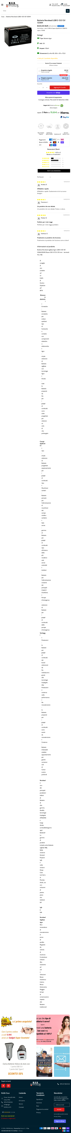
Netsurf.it (22, 1128)
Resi (37, 1106)
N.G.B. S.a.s (5, 1093)
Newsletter (58, 1093)
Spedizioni (39, 1099)
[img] (41, 182)
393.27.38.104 (65, 1084)
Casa (2, 16)
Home (21, 1097)
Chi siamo (22, 1100)
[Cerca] (68, 11)
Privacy (38, 1112)
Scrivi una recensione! (7, 1116)
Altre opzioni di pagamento (53, 97)
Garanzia (39, 1103)
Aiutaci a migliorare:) (9, 1118)
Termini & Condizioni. (40, 1094)
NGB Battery (9, 1128)
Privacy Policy (57, 1116)
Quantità (39, 84)
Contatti (21, 1107)
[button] (3, 5)
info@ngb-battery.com (7, 1106)
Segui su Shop (60, 1121)
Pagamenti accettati (42, 1109)
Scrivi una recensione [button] (53, 171)
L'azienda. (22, 1093)
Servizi (21, 1104)
